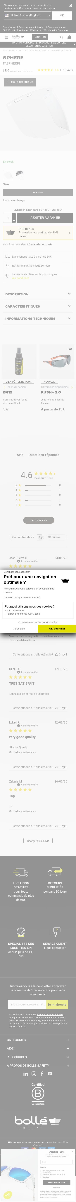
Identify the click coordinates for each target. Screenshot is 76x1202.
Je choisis (19, 628)
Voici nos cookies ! (16, 610)
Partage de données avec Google (23, 614)
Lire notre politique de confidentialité (22, 597)
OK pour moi (57, 628)
